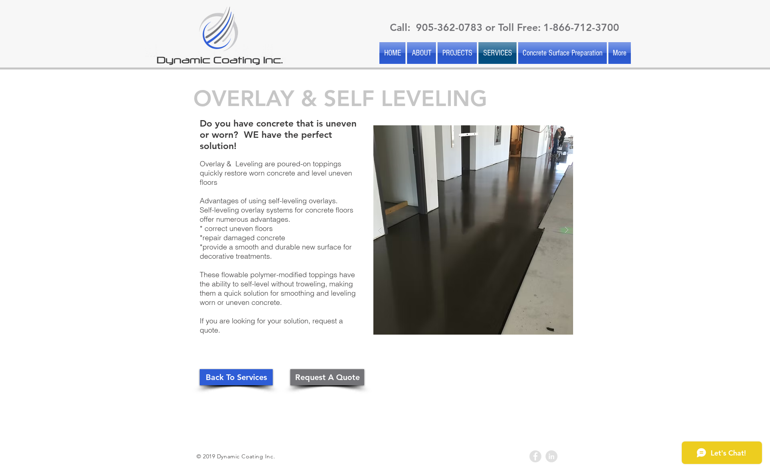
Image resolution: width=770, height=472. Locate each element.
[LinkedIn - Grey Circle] (551, 456)
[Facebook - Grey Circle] (535, 456)
